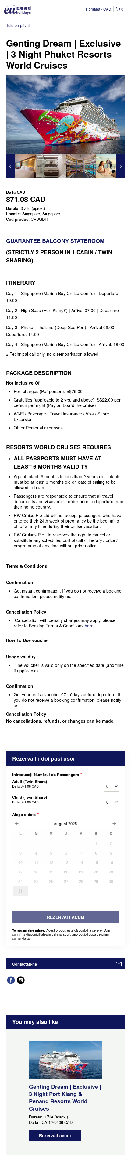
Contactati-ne (24, 964)
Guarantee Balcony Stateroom (55, 241)
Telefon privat (18, 25)
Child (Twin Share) (29, 799)
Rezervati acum (55, 1135)
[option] (21, 166)
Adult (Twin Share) (29, 783)
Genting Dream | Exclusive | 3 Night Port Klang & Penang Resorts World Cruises (65, 1097)
